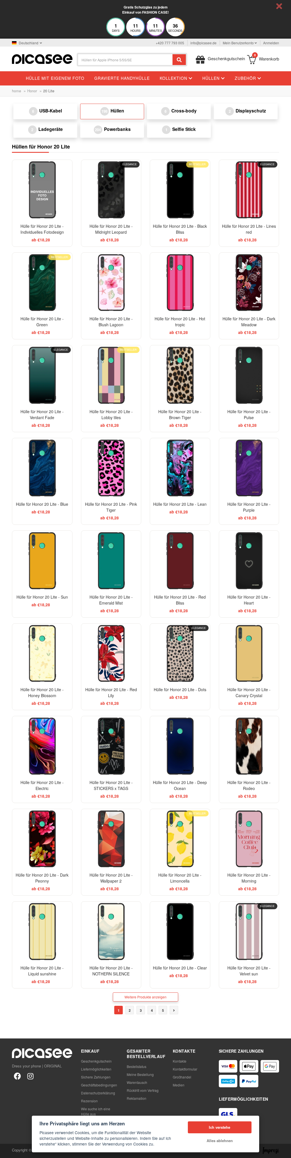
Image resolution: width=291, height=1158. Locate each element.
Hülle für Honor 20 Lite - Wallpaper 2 (111, 878)
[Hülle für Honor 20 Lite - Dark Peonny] (42, 839)
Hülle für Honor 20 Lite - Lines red (249, 229)
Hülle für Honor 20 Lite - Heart (249, 600)
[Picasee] (42, 58)
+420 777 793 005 (170, 42)
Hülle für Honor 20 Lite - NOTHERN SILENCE (111, 971)
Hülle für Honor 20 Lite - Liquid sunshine (42, 971)
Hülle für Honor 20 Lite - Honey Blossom (42, 692)
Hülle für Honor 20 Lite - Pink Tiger (111, 507)
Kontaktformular (185, 1069)
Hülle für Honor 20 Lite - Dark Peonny (42, 878)
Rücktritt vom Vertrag (143, 1090)
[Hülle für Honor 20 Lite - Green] (42, 283)
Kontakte (179, 1061)
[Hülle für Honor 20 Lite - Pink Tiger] (111, 468)
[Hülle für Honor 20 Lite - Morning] (249, 839)
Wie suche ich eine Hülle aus (95, 1111)
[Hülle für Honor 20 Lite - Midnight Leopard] (111, 190)
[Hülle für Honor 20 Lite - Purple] (249, 468)
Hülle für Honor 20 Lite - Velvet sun (249, 971)
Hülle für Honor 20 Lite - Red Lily (111, 692)
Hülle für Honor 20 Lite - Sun (42, 597)
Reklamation (136, 1098)
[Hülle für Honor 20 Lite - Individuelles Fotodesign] (42, 190)
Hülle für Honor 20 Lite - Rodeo (249, 785)
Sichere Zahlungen (96, 1077)
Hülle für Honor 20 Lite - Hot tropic (180, 321)
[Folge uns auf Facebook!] (17, 1076)
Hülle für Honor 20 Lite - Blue (42, 504)
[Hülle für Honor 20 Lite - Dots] (180, 653)
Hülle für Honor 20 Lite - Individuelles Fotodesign (42, 229)
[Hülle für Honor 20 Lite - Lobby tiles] (111, 375)
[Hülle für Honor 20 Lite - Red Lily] (111, 653)
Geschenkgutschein (96, 1061)
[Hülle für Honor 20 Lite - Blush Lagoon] (111, 283)
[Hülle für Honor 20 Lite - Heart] (249, 561)
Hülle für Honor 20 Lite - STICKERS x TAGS (111, 785)
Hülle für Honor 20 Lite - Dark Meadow (249, 321)
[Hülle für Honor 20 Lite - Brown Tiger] (180, 375)
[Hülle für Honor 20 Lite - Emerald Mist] (111, 561)
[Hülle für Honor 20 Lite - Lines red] (249, 190)
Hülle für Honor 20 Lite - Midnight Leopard (111, 229)
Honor (32, 90)
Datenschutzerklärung (98, 1092)
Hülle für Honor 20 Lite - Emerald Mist (111, 600)
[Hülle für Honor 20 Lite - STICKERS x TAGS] (111, 746)
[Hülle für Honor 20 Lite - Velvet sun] (249, 931)
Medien (178, 1084)
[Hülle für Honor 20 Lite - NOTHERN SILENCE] (111, 931)
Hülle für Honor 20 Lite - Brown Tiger (179, 414)
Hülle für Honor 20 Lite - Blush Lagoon (111, 321)
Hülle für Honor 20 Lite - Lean (180, 504)
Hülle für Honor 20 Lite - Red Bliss (180, 600)
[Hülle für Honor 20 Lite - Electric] (42, 746)
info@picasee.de (203, 42)
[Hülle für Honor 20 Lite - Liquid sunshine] (42, 931)
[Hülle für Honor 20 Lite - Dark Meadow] (249, 283)
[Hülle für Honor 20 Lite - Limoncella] (180, 839)
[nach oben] (7, 1150)
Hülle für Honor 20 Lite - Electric (42, 785)
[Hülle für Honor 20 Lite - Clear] (180, 931)
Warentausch (137, 1082)
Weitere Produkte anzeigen (145, 996)
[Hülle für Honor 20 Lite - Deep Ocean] (180, 746)
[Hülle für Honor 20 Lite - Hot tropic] (180, 283)
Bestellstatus (136, 1066)
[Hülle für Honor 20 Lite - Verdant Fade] (42, 375)
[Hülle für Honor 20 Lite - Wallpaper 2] (111, 839)
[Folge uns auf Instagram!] (30, 1076)
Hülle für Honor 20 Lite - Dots (180, 689)
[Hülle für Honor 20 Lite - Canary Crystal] (249, 653)
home (16, 90)
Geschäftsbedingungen (99, 1084)
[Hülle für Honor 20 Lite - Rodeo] (249, 746)
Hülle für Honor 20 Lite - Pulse (249, 414)
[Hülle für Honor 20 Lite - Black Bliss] (180, 190)
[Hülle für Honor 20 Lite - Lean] (180, 468)
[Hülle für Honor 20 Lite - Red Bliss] (180, 561)
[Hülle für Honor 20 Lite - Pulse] (249, 375)
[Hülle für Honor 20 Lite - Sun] (42, 561)
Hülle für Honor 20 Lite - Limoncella (179, 878)
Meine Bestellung (140, 1074)
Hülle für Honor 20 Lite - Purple (249, 507)
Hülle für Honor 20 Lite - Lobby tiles (111, 414)
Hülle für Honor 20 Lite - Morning (249, 878)
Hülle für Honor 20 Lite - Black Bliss (180, 229)
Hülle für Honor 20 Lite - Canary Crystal (249, 692)
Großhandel (182, 1077)
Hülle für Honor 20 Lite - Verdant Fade (42, 414)
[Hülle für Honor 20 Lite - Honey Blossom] (42, 653)
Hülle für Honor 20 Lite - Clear (180, 968)
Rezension (89, 1100)
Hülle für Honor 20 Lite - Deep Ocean (180, 785)
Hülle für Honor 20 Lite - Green (42, 321)
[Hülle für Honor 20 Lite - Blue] (42, 468)
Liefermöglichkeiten (96, 1069)
